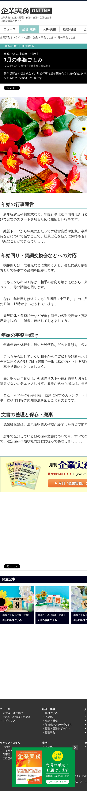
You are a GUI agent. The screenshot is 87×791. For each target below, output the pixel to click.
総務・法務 (32, 37)
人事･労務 (49, 29)
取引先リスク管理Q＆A (58, 724)
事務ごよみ (47, 37)
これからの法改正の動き (17, 716)
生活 (44, 742)
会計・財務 (51, 720)
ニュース (9, 29)
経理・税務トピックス (57, 728)
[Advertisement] (35, 526)
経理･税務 (69, 29)
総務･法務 (29, 29)
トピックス (9, 720)
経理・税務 (48, 709)
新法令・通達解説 (13, 713)
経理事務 (50, 732)
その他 (49, 716)
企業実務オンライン (11, 37)
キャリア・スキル (10, 742)
